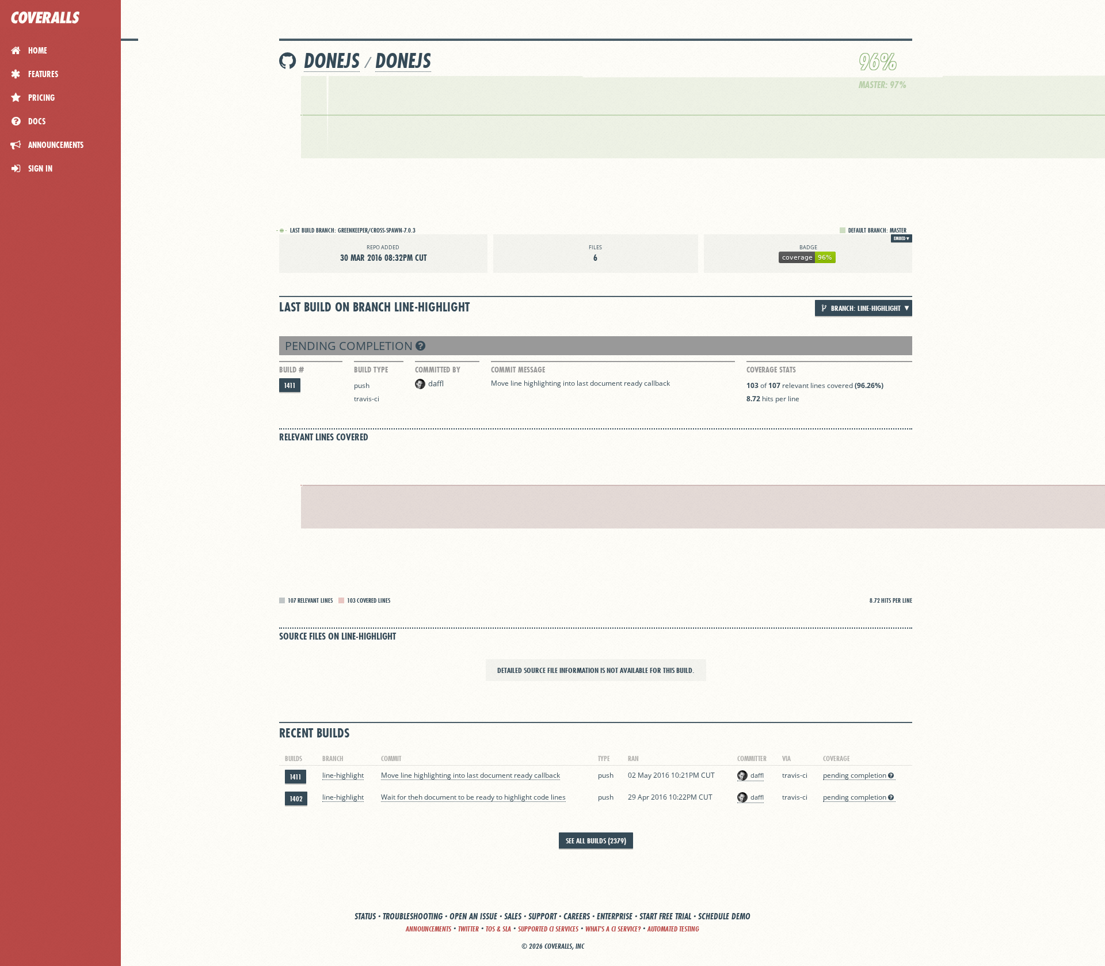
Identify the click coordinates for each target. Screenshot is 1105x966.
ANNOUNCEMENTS (428, 929)
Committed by (437, 369)
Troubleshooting (413, 916)
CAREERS (576, 916)
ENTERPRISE (614, 916)
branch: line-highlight (865, 308)
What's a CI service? (613, 929)
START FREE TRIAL (665, 916)
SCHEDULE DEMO (724, 916)
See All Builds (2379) (596, 840)
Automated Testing (673, 929)
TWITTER (468, 929)
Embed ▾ (901, 238)
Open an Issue (473, 916)
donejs (332, 61)
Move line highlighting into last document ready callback (580, 383)
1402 (296, 799)
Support (542, 916)
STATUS (365, 916)
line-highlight (343, 775)
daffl (436, 383)
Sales (512, 916)
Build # (291, 369)
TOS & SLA (498, 929)
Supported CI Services (548, 929)
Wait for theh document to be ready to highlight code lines (473, 797)
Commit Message (518, 369)
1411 (290, 385)
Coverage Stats (771, 369)
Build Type (371, 369)
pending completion (350, 345)
